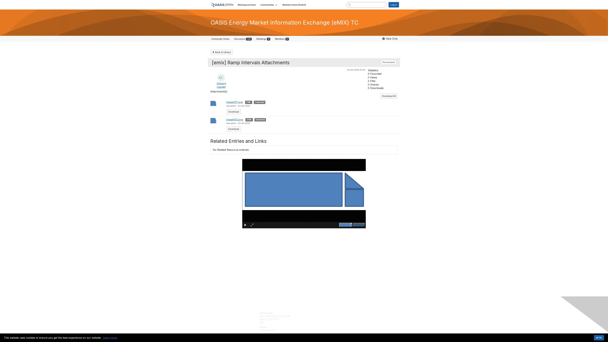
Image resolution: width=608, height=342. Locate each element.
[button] (269, 4)
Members (281, 39)
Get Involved (312, 313)
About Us (356, 313)
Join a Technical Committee (319, 322)
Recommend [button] (389, 62)
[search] (349, 4)
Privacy (355, 316)
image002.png (234, 119)
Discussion (242, 39)
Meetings (262, 39)
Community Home (220, 39)
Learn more (110, 337)
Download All (389, 96)
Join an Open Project (316, 317)
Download (233, 111)
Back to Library (223, 52)
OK (600, 337)
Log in (394, 4)
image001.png (234, 102)
